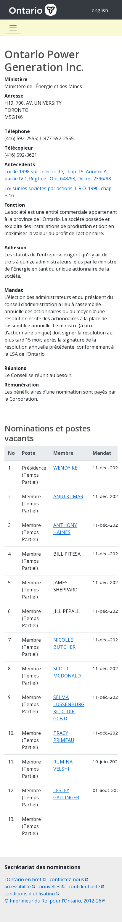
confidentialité (86, 886)
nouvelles (52, 886)
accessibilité (19, 886)
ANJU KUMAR (68, 496)
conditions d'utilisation (31, 893)
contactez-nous (69, 879)
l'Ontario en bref (25, 879)
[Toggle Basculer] (13, 28)
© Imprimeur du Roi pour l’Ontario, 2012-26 (54, 900)
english (100, 10)
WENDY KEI (66, 468)
